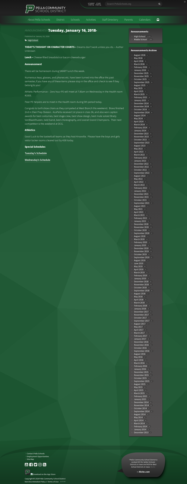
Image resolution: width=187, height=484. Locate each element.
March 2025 (139, 94)
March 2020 (139, 239)
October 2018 (140, 287)
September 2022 (141, 173)
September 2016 (141, 351)
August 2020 (139, 236)
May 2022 (138, 179)
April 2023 (138, 151)
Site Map (30, 459)
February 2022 (140, 188)
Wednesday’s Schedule (37, 160)
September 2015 (141, 381)
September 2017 (141, 320)
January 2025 (140, 100)
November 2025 (141, 76)
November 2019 (141, 251)
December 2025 (141, 73)
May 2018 (138, 296)
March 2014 (139, 423)
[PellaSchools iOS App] (40, 474)
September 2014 (141, 411)
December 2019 (141, 248)
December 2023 (141, 133)
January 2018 (140, 308)
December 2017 (141, 311)
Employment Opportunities (38, 456)
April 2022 (138, 182)
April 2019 (138, 269)
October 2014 (140, 408)
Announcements (35, 30)
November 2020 (141, 227)
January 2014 (140, 429)
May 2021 (138, 209)
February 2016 (140, 366)
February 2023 (140, 157)
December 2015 (141, 372)
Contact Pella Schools (36, 453)
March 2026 (139, 64)
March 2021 (139, 215)
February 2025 (140, 97)
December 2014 (141, 402)
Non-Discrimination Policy (35, 481)
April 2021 (138, 212)
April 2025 (138, 91)
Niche (153, 467)
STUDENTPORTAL (91, 4)
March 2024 (139, 124)
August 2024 (139, 115)
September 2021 (141, 203)
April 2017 (138, 330)
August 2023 (139, 145)
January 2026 (140, 70)
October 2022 (140, 170)
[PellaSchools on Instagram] (40, 465)
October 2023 (140, 139)
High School (33, 40)
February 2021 (140, 218)
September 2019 (141, 257)
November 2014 (141, 405)
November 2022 (141, 166)
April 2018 (138, 299)
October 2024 (140, 109)
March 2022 (139, 185)
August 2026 (139, 55)
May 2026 (138, 58)
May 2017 (138, 327)
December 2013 (141, 432)
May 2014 (138, 417)
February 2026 (140, 67)
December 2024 (141, 103)
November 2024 (141, 106)
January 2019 (140, 278)
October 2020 (140, 230)
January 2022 (140, 191)
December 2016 (141, 342)
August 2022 (139, 176)
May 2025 (138, 88)
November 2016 (141, 345)
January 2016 (140, 369)
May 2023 (138, 148)
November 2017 (141, 314)
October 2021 (140, 200)
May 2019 (138, 266)
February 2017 (140, 336)
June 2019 (138, 263)
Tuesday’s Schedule (36, 153)
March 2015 (139, 393)
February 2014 (140, 426)
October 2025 (140, 79)
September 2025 (141, 82)
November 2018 (141, 284)
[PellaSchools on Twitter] (36, 465)
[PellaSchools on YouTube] (27, 465)
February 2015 (140, 396)
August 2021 (139, 206)
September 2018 (141, 290)
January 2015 (140, 399)
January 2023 (140, 160)
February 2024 (140, 127)
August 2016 (139, 354)
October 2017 (140, 317)
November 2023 (141, 136)
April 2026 (138, 61)
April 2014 (138, 420)
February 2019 (140, 275)
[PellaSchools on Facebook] (31, 465)
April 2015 (138, 390)
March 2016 (139, 363)
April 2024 (138, 121)
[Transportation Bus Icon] (158, 19)
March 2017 (139, 333)
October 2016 (140, 348)
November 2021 (141, 197)
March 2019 (139, 272)
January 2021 (140, 221)
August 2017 (139, 323)
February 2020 (140, 242)
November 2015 (141, 375)
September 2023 (141, 142)
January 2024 (140, 130)
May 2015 (138, 387)
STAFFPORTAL (98, 4)
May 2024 (138, 118)
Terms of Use (53, 481)
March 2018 (139, 302)
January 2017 (140, 339)
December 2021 (141, 194)
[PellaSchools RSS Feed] (44, 465)
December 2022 (141, 163)
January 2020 (140, 245)
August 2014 (139, 414)
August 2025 (139, 85)
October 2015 (140, 378)
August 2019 (139, 260)
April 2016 (138, 360)
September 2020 (141, 233)
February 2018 (140, 305)
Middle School (140, 39)
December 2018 (141, 281)
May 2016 (138, 357)
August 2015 (139, 384)
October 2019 (140, 254)
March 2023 (139, 154)
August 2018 (139, 293)
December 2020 (141, 224)
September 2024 (141, 112)
